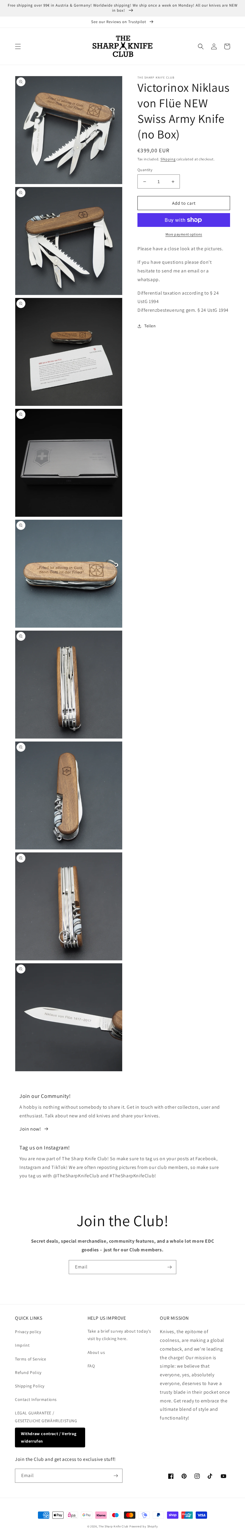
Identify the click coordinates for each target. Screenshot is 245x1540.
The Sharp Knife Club (113, 1526)
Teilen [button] (150, 326)
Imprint (22, 1345)
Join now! (30, 1129)
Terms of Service (30, 1359)
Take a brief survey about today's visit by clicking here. (119, 1334)
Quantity (144, 169)
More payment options (184, 234)
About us (96, 1352)
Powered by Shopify (143, 1526)
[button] (17, 46)
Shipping (168, 159)
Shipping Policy (30, 1386)
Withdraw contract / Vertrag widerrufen (48, 1437)
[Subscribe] (169, 1267)
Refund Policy (28, 1372)
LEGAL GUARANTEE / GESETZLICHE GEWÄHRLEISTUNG (46, 1416)
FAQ (91, 1366)
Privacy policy (28, 1331)
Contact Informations (36, 1399)
